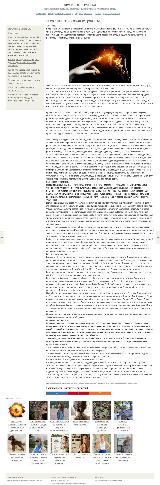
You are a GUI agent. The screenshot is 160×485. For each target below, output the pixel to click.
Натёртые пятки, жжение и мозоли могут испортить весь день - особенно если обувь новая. (24, 98)
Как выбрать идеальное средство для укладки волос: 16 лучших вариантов (23, 63)
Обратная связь (99, 477)
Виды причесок (83, 13)
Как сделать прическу (60, 13)
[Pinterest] (78, 393)
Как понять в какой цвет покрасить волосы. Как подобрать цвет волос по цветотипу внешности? (24, 73)
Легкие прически (90, 383)
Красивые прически (80, 5)
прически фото (115, 383)
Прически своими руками (128, 383)
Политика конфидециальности (60, 480)
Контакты (53, 477)
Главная (41, 13)
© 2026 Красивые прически (15, 477)
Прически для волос (102, 383)
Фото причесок (111, 13)
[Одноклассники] (100, 393)
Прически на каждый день (61, 383)
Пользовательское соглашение (67, 477)
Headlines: (13, 33)
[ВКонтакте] (57, 393)
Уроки (97, 13)
